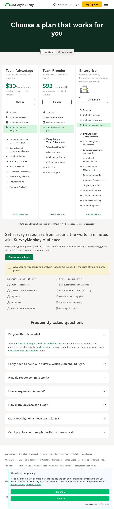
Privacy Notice (18, 484)
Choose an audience (19, 257)
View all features (20, 214)
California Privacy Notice (60, 465)
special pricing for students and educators (40, 343)
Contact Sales (64, 4)
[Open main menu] (106, 4)
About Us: (9, 459)
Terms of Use (25, 465)
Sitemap (95, 459)
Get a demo (94, 99)
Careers (85, 459)
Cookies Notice (33, 484)
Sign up (20, 101)
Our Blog (23, 454)
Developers (87, 454)
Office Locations (72, 459)
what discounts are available (23, 350)
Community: (10, 454)
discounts (44, 347)
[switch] (41, 51)
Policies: (9, 465)
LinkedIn (53, 454)
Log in (77, 4)
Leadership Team (27, 459)
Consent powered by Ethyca (95, 504)
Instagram (64, 454)
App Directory (43, 459)
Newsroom (57, 459)
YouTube (75, 454)
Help (103, 459)
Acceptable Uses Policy (85, 465)
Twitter (44, 454)
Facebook (33, 454)
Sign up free (92, 4)
